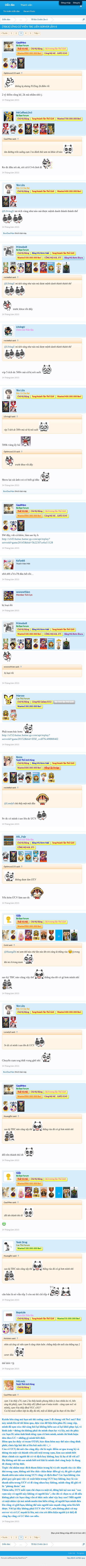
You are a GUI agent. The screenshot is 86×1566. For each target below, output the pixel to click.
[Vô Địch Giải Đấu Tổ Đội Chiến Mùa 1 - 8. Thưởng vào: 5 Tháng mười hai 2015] (36, 272)
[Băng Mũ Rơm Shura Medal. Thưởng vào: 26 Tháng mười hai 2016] (59, 272)
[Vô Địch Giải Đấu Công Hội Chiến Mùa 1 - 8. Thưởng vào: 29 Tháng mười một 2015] (20, 68)
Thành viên (26, 5)
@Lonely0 (9, 803)
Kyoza (19, 757)
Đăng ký (76, 3)
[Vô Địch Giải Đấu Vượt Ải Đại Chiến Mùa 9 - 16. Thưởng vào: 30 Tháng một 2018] (51, 940)
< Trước (4, 33)
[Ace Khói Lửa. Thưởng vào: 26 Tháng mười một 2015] (6, 133)
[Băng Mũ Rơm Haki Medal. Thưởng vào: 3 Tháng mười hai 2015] (36, 782)
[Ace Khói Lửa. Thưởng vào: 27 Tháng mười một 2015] (13, 206)
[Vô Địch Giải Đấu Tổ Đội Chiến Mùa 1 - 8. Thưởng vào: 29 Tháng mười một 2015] (21, 1333)
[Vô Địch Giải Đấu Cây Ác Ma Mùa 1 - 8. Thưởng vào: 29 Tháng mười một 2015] (13, 68)
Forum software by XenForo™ (14, 1558)
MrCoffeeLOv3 (24, 112)
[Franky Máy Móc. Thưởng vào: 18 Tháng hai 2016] (36, 861)
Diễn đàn (10, 5)
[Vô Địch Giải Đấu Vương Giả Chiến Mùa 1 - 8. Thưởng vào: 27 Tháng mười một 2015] (6, 940)
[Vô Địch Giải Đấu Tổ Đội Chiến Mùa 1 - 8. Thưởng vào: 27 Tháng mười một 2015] (6, 68)
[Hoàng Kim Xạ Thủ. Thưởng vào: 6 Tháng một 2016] (50, 133)
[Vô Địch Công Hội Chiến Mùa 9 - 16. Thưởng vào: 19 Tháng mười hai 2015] (6, 720)
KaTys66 (20, 561)
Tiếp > (36, 33)
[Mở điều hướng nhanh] (83, 19)
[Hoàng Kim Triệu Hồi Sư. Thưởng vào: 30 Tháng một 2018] (67, 940)
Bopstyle (21, 1312)
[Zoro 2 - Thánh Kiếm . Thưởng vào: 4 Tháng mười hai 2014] (6, 272)
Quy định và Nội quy (76, 1558)
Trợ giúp (80, 1553)
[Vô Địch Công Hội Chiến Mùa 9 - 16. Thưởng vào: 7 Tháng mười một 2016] (36, 940)
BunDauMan (8, 233)
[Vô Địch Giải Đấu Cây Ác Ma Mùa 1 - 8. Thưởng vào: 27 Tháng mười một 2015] (6, 1333)
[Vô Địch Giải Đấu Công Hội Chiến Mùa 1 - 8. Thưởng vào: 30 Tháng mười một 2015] (28, 272)
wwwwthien (23, 592)
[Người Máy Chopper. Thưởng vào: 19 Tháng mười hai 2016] (44, 272)
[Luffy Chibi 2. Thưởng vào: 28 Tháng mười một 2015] (13, 272)
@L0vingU (8, 211)
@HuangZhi (10, 951)
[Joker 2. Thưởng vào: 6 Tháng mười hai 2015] (21, 940)
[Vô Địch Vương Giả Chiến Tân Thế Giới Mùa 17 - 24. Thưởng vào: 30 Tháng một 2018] (59, 940)
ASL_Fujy (21, 837)
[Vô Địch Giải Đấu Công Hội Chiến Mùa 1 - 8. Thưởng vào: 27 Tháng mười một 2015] (28, 133)
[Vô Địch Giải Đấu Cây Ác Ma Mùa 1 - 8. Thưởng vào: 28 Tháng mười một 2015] (21, 272)
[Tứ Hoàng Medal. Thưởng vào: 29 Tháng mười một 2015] (36, 133)
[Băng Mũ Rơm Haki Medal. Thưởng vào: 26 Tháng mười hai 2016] (51, 272)
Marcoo (20, 696)
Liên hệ (71, 1553)
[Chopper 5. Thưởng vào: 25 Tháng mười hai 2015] (13, 720)
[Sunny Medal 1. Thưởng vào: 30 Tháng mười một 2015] (21, 861)
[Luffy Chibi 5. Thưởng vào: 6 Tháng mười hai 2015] (44, 782)
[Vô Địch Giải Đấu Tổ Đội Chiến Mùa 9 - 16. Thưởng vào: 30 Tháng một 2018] (74, 940)
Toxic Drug (21, 1242)
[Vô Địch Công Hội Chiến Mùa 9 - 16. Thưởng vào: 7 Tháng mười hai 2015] (51, 782)
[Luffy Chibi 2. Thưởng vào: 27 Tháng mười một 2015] (29, 782)
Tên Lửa (20, 185)
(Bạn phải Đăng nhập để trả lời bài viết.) (68, 1533)
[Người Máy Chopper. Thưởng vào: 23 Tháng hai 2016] (43, 861)
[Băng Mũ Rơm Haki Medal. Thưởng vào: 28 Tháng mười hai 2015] (28, 861)
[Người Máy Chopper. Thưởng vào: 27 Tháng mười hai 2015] (29, 940)
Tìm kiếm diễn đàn (11, 11)
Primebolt (21, 247)
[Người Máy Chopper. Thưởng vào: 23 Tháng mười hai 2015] (43, 133)
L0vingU (20, 327)
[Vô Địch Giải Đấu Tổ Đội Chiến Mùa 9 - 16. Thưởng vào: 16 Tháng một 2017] (66, 272)
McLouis (20, 1381)
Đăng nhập (66, 3)
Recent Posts (29, 11)
